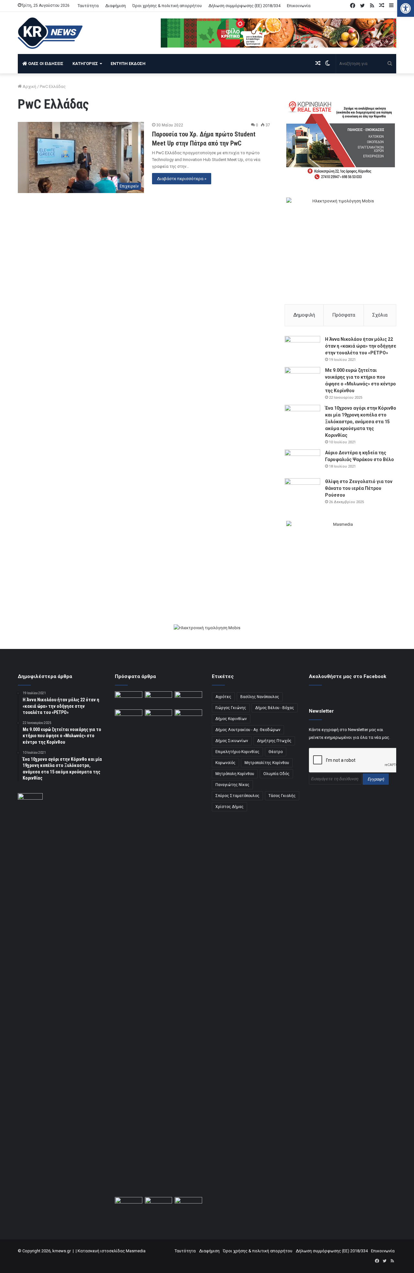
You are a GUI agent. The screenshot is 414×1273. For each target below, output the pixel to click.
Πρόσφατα (343, 315)
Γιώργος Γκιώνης (230, 708)
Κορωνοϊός (225, 763)
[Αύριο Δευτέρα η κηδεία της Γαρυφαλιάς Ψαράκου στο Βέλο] (302, 461)
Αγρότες (223, 697)
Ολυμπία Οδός (276, 773)
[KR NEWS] (50, 33)
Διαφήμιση (115, 5)
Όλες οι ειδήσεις (45, 63)
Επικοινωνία (298, 5)
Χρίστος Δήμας (229, 806)
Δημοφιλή (304, 315)
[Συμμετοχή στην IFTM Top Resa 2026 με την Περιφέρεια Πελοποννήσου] (128, 699)
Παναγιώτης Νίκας (232, 784)
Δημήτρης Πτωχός (274, 741)
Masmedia (136, 1250)
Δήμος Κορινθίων (231, 719)
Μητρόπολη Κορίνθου (234, 773)
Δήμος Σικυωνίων (231, 741)
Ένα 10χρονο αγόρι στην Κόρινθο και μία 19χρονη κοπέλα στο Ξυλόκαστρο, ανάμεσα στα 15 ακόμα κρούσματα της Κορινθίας (360, 421)
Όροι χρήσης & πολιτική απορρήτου (167, 5)
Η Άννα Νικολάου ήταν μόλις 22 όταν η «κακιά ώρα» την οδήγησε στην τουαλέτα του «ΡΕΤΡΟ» (360, 346)
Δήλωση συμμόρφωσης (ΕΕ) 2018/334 (244, 5)
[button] (405, 8)
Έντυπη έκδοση (128, 63)
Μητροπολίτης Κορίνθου (267, 763)
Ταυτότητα (88, 5)
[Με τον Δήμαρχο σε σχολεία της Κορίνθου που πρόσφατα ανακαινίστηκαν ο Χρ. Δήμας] (188, 1205)
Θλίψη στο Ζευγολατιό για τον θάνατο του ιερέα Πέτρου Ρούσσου (358, 488)
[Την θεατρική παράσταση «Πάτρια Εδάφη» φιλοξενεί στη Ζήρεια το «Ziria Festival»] (158, 717)
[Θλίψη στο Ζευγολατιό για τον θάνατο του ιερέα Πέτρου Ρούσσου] (302, 490)
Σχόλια (379, 315)
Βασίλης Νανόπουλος (259, 697)
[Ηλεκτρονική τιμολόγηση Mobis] (207, 628)
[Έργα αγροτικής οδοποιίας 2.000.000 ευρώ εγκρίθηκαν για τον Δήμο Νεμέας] (188, 951)
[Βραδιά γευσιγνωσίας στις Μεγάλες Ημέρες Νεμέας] (128, 717)
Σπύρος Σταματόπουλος (237, 795)
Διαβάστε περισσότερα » (181, 178)
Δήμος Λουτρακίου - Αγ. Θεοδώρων (247, 730)
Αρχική (29, 86)
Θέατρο (275, 752)
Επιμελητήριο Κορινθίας (237, 752)
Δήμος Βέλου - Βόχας (274, 708)
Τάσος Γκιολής (282, 795)
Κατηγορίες (85, 63)
